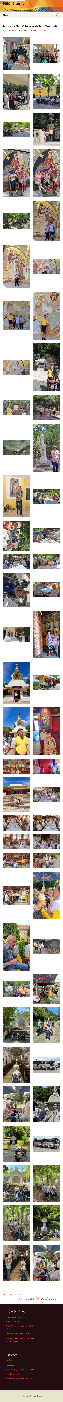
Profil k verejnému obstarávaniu (20, 1369)
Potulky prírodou (13, 1321)
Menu (6, 14)
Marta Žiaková (39, 30)
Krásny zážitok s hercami (17, 1317)
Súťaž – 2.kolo (12, 1294)
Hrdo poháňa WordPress (31, 1396)
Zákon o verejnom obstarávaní (19, 1378)
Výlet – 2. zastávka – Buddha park (39, 1298)
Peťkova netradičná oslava (17, 1333)
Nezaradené (11, 1365)
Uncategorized (12, 1374)
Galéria (24, 30)
